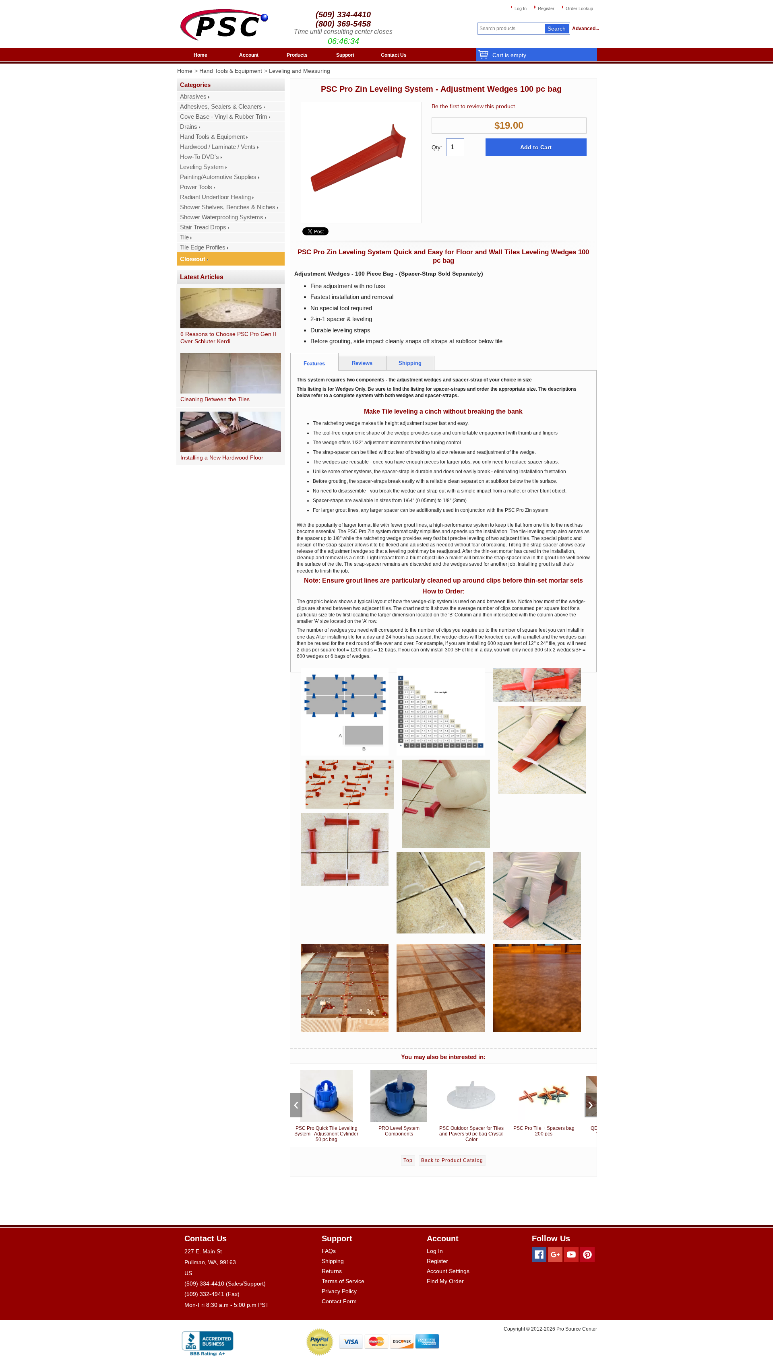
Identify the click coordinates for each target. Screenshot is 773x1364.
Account (248, 55)
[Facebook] (539, 1254)
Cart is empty (509, 55)
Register (546, 8)
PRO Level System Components (399, 1131)
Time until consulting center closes (343, 31)
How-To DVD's (199, 157)
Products (297, 55)
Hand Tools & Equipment (230, 71)
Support (345, 55)
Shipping (333, 1261)
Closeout (192, 258)
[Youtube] (571, 1254)
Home (200, 55)
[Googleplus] (555, 1254)
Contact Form (339, 1301)
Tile (184, 237)
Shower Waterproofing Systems (221, 217)
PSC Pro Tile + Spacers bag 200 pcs (544, 1131)
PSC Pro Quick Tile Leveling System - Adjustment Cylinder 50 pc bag (326, 1133)
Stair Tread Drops (203, 227)
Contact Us (394, 55)
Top (408, 1160)
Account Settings (448, 1271)
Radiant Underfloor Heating (215, 197)
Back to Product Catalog (452, 1160)
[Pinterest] (587, 1254)
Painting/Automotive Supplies (218, 177)
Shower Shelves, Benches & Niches (227, 207)
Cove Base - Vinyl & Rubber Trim (223, 116)
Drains (188, 127)
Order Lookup (579, 8)
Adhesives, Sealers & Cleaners (221, 106)
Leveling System (202, 167)
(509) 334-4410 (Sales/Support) (225, 1283)
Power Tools (196, 187)
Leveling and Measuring (299, 71)
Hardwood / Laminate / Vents (218, 147)
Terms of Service (343, 1281)
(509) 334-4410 (343, 14)
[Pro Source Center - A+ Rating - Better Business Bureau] (207, 1342)
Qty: (437, 147)
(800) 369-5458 (343, 23)
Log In (521, 8)
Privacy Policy (339, 1291)
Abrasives (193, 96)
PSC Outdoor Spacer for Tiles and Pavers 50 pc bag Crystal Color (471, 1133)
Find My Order (445, 1281)
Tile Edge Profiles (202, 247)
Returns (332, 1271)
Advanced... (584, 28)
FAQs (329, 1251)
